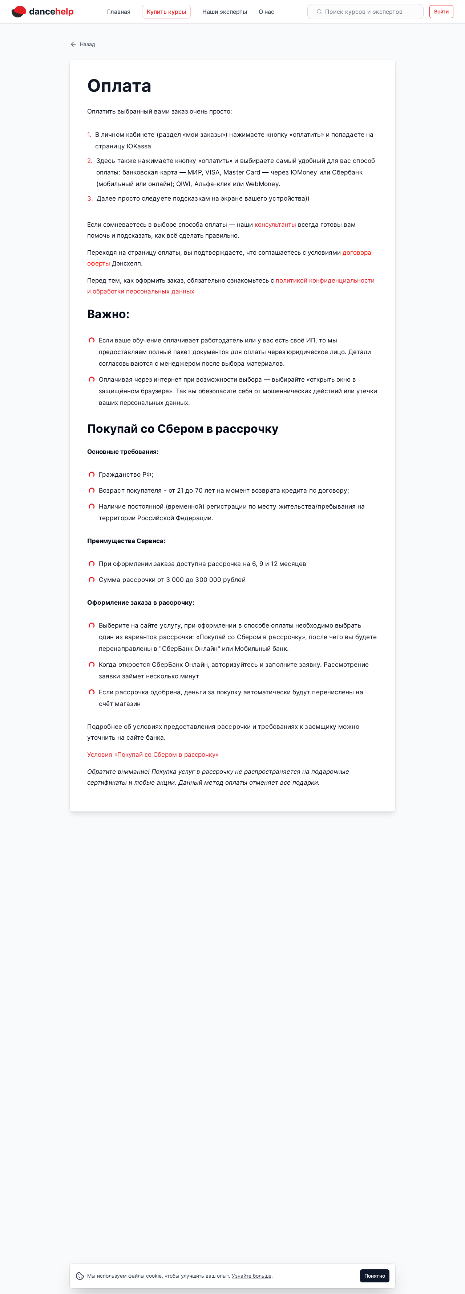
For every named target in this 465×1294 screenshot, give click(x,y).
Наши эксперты (224, 11)
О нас (266, 11)
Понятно (374, 1276)
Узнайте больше (251, 1276)
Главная (118, 11)
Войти (441, 11)
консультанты (275, 224)
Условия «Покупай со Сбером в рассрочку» (153, 754)
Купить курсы (166, 11)
